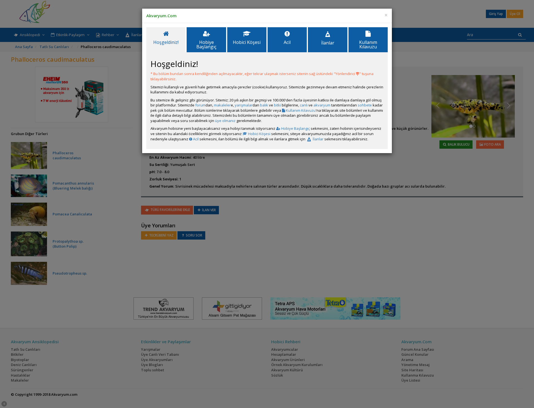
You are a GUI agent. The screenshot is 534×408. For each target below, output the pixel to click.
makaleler (222, 105)
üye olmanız (225, 120)
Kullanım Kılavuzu (300, 110)
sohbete (365, 105)
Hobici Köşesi (258, 133)
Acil (195, 138)
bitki (277, 105)
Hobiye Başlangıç (295, 128)
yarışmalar (244, 105)
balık (264, 105)
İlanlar (317, 138)
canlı (304, 105)
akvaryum (321, 105)
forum (200, 105)
